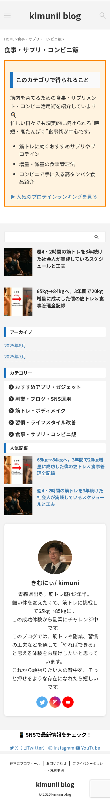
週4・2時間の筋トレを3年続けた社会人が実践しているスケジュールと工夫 (70, 258)
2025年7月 (15, 356)
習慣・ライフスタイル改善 (45, 422)
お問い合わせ (56, 763)
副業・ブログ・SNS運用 (43, 398)
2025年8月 (15, 345)
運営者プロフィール (25, 763)
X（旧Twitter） (31, 747)
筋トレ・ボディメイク (40, 410)
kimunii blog (55, 15)
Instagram (64, 747)
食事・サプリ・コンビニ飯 (45, 434)
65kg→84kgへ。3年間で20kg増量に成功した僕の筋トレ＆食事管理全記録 (70, 298)
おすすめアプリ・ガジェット (48, 386)
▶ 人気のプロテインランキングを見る (53, 196)
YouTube (90, 747)
